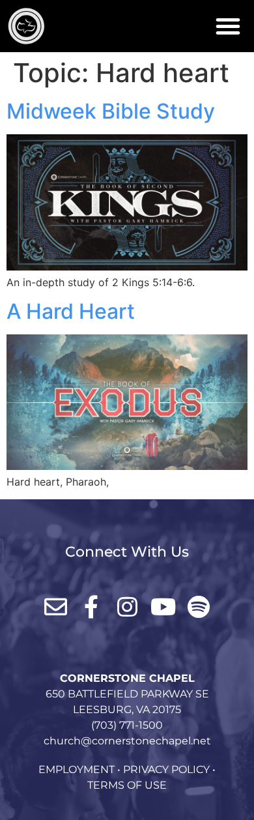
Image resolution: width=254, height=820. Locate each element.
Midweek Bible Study (111, 111)
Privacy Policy (166, 769)
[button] (227, 26)
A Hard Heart (71, 311)
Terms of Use (127, 785)
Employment (76, 769)
